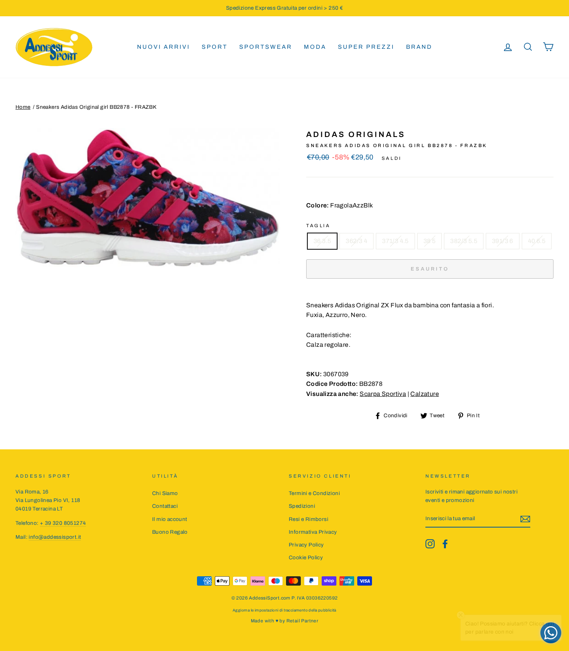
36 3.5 (322, 241)
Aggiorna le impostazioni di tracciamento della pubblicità (284, 610)
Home (23, 107)
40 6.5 (536, 241)
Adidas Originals (355, 134)
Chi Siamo (165, 493)
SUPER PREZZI (366, 47)
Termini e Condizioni (314, 493)
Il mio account (169, 519)
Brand (419, 47)
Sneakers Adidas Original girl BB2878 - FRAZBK (96, 107)
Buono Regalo (170, 532)
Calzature (424, 394)
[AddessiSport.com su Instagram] (430, 543)
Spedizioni (302, 506)
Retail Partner (302, 621)
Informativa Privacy (313, 532)
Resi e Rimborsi (308, 519)
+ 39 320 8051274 (63, 523)
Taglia (318, 225)
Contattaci (165, 506)
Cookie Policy (306, 557)
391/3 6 (502, 241)
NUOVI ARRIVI (163, 47)
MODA (315, 47)
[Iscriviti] (525, 519)
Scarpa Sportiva (383, 394)
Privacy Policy (306, 545)
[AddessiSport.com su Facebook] (445, 543)
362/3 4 (356, 241)
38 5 (429, 241)
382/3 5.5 (463, 241)
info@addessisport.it (55, 537)
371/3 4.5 (395, 241)
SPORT (215, 47)
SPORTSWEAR (265, 47)
